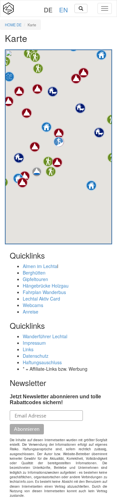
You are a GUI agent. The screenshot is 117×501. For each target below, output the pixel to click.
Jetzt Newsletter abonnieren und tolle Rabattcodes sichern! (55, 399)
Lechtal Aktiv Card (41, 298)
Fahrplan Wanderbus (44, 292)
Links (28, 349)
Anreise (30, 311)
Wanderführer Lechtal (45, 336)
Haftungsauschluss (42, 362)
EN (63, 9)
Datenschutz (35, 356)
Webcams (33, 305)
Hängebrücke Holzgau (46, 285)
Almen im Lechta (40, 266)
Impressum (34, 343)
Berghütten (34, 272)
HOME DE (13, 24)
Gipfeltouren (35, 279)
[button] (19, 158)
